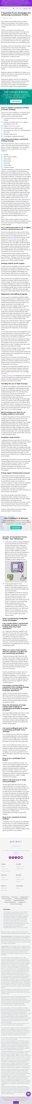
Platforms (3, 877)
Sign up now (24, 5)
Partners (18, 888)
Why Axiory (3, 888)
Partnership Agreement (19, 900)
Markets (3, 866)
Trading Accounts (20, 866)
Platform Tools (4, 879)
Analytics (18, 881)
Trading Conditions (5, 871)
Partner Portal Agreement (10, 902)
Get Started (16, 101)
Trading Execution (24, 897)
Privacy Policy (15, 897)
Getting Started (19, 868)
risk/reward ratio (14, 239)
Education (18, 877)
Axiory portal (19, 8)
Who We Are (4, 890)
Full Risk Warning (5, 897)
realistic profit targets (14, 126)
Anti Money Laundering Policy (21, 898)
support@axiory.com (16, 846)
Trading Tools (4, 868)
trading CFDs (24, 197)
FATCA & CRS (8, 900)
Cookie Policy (18, 1100)
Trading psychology (6, 375)
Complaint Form (21, 902)
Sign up (25, 8)
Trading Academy (20, 879)
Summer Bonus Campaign (16, 904)
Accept (16, 1102)
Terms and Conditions (7, 898)
